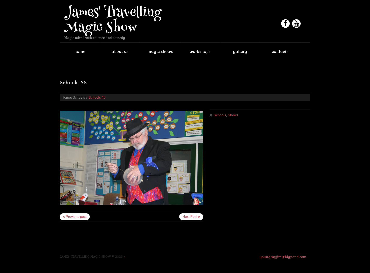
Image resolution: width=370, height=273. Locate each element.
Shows (233, 115)
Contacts (280, 51)
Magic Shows (160, 51)
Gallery (240, 51)
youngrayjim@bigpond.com (283, 257)
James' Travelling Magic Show (112, 21)
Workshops (200, 51)
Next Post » (191, 216)
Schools (79, 97)
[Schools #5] (131, 158)
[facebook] (285, 23)
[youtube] (296, 23)
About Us (120, 51)
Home (79, 51)
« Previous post (75, 216)
